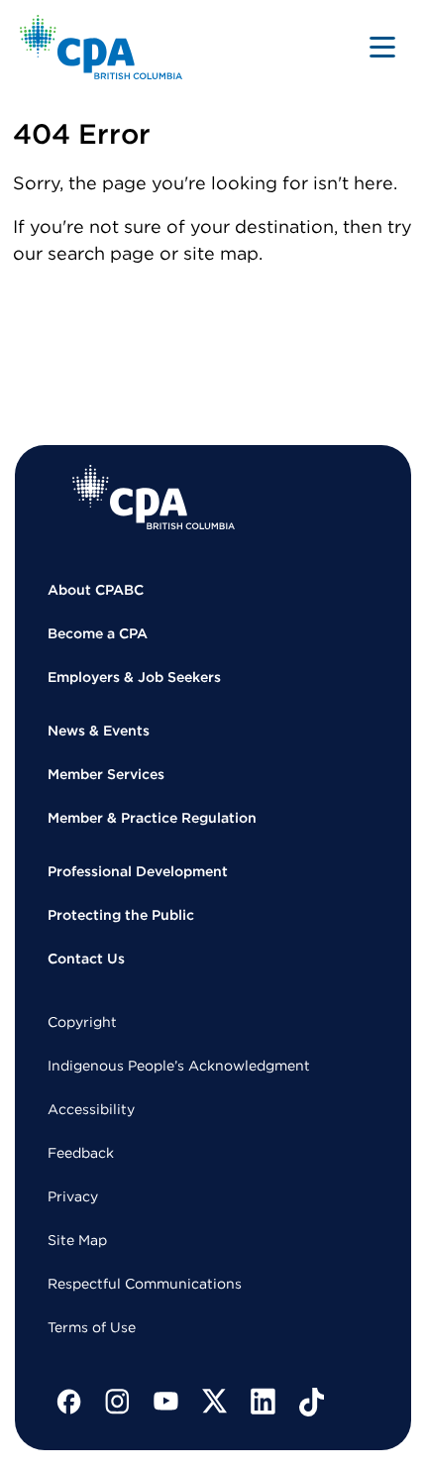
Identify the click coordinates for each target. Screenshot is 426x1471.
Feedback (81, 1153)
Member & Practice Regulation (152, 818)
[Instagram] (118, 1401)
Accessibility (91, 1109)
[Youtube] (166, 1401)
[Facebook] (69, 1401)
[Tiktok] (312, 1401)
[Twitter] (215, 1401)
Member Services (106, 774)
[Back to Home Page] (101, 47)
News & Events (99, 730)
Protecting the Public (121, 915)
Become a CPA (98, 633)
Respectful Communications (145, 1284)
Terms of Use (92, 1327)
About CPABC (96, 590)
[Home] (154, 497)
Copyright (82, 1022)
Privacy (73, 1196)
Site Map (77, 1240)
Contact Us (86, 958)
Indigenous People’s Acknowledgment (179, 1066)
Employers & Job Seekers (134, 677)
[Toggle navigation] (382, 46)
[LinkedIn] (263, 1401)
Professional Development (138, 871)
